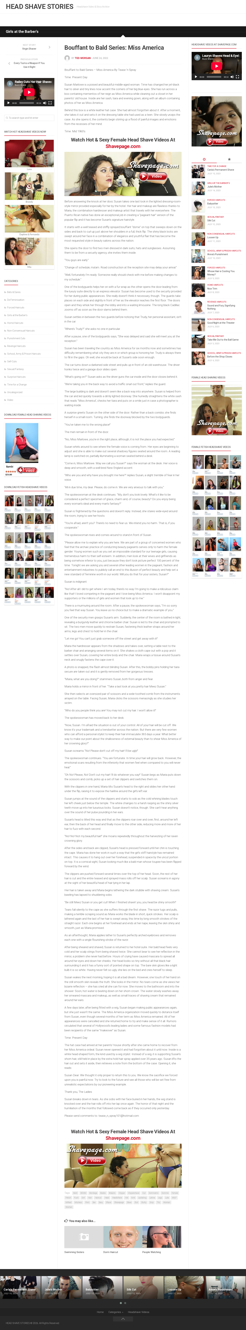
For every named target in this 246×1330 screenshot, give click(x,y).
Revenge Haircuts (16, 346)
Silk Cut (211, 220)
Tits (158, 1202)
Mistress (78, 1202)
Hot (126, 1198)
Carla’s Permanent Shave (220, 169)
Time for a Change (17, 384)
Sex (94, 1202)
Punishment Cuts (16, 338)
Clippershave (133, 1193)
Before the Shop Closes (219, 356)
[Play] (8, 103)
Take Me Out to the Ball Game (223, 339)
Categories (114, 1312)
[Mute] (44, 103)
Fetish (68, 1198)
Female (175, 1193)
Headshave (117, 1198)
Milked (68, 1202)
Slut (136, 1202)
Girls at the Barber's (22, 31)
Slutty (143, 1202)
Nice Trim (212, 288)
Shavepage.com (123, 146)
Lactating (142, 1198)
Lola (167, 1198)
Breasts (112, 1193)
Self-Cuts (12, 361)
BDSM (83, 1193)
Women (69, 1207)
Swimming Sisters (74, 1252)
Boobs (103, 1193)
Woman (166, 1202)
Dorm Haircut (110, 1252)
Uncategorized (14, 392)
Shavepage (119, 1202)
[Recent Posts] (204, 159)
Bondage (93, 1193)
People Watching (151, 1252)
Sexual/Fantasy (15, 369)
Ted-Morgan (83, 58)
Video (10, 400)
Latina (152, 1198)
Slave (129, 1202)
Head (107, 1198)
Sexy (101, 1202)
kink (133, 1198)
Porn (87, 1202)
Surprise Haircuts (16, 377)
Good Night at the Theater (221, 322)
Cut (144, 1193)
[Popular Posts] (229, 159)
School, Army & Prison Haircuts (24, 353)
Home (100, 1312)
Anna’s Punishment (217, 254)
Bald (75, 1193)
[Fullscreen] (50, 103)
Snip (152, 1202)
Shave (108, 1202)
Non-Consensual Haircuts (21, 330)
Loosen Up (212, 237)
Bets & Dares (14, 292)
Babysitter (212, 203)
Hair (90, 1198)
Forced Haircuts (15, 307)
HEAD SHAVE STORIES (39, 7)
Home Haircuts (15, 323)
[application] (29, 92)
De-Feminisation (15, 300)
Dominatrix (153, 1193)
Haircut (98, 1198)
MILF (174, 1198)
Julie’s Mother (214, 186)
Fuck (76, 1198)
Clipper (122, 1193)
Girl (83, 1198)
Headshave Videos (138, 1312)
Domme (165, 1193)
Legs (160, 1198)
